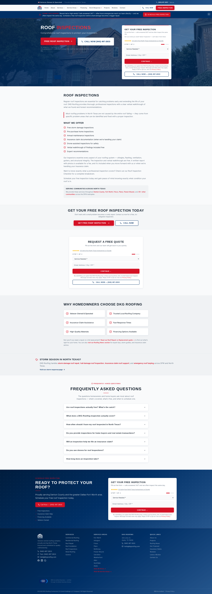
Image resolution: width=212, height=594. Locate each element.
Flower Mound (129, 192)
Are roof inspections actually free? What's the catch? (90, 407)
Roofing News (155, 543)
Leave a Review (155, 554)
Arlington (97, 540)
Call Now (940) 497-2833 (97, 41)
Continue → (146, 61)
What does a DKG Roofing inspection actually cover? (90, 416)
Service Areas (71, 8)
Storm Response (94, 8)
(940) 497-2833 (163, 2)
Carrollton (97, 554)
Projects (107, 8)
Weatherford (98, 557)
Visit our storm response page (51, 369)
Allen (95, 560)
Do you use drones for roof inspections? (85, 450)
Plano (121, 192)
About (53, 8)
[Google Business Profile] (45, 560)
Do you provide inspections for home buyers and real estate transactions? (100, 433)
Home (46, 8)
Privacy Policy (156, 69)
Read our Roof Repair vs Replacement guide (117, 340)
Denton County (99, 192)
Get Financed (154, 546)
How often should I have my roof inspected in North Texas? (93, 424)
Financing (83, 8)
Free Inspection (165, 8)
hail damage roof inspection (92, 363)
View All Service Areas (103, 571)
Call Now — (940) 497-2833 (148, 74)
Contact (122, 8)
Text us (171, 2)
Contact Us (154, 557)
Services (60, 8)
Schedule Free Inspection (158, 14)
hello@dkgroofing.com (48, 557)
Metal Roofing (70, 552)
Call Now (149, 8)
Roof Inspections (71, 549)
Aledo (96, 566)
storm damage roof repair (68, 363)
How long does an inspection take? (82, 459)
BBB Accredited (159, 591)
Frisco (116, 192)
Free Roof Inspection (56, 41)
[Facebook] (39, 560)
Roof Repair (70, 543)
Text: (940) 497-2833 (48, 554)
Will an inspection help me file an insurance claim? (89, 442)
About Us (153, 538)
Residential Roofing (72, 540)
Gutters (68, 554)
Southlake (97, 563)
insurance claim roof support (117, 363)
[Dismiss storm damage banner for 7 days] (209, 14)
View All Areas (100, 569)
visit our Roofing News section (99, 342)
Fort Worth (109, 192)
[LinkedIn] (42, 560)
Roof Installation (71, 546)
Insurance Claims (156, 549)
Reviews (115, 8)
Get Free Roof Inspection (92, 223)
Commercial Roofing (72, 538)
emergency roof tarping (144, 363)
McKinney (97, 549)
